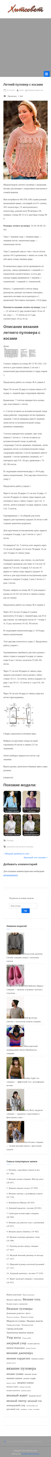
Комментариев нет (35, 90)
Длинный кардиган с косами (21, 1208)
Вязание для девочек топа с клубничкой (26, 1222)
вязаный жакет (17, 1395)
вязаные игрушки (25, 1387)
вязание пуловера (26, 846)
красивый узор (13, 1409)
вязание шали (31, 1374)
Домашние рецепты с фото (19, 1313)
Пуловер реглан (27, 1325)
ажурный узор (12, 846)
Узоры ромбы (26, 1338)
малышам (24, 1409)
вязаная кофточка (33, 1343)
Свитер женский (15, 1328)
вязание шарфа (29, 1378)
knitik (21, 90)
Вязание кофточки (14, 1299)
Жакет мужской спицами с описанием (27, 1278)
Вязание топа (31, 1299)
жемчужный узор (32, 1406)
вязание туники (15, 1373)
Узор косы (14, 1337)
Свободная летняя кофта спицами (24, 1213)
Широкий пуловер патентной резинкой (27, 1264)
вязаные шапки (26, 1390)
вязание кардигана (18, 1358)
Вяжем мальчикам (28, 1295)
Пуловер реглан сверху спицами (24, 1246)
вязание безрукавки (16, 1347)
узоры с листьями (33, 1409)
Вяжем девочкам (14, 1294)
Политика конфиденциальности (28, 1441)
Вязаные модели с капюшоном (17, 1304)
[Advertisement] (25, 44)
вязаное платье (25, 1382)
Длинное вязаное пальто (19, 1188)
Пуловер (10, 840)
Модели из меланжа (13, 1317)
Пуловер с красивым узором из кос (24, 1169)
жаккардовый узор (16, 1405)
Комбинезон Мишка (18, 1202)
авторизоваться (10, 875)
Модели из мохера (27, 1317)
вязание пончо (11, 1363)
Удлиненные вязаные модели (20, 1332)
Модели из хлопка (16, 1320)
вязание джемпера (20, 1352)
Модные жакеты (35, 1320)
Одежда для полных (13, 1325)
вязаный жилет (35, 1395)
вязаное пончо (12, 1386)
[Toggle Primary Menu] (47, 74)
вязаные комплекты (13, 1390)
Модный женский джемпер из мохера (26, 1255)
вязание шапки (14, 1378)
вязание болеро (31, 1348)
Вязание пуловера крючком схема (25, 1237)
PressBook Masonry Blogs (30, 1453)
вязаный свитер (16, 1401)
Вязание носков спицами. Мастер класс (26, 1179)
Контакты (11, 1441)
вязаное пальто (11, 1383)
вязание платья (37, 1358)
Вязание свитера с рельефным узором (26, 1193)
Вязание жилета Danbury (20, 1231)
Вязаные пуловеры (20, 1308)
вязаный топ (35, 1401)
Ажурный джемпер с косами (22, 1273)
